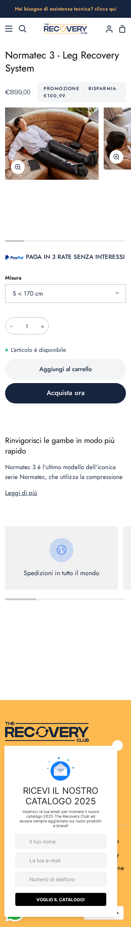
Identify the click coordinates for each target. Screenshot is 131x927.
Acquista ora (66, 393)
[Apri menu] (6, 29)
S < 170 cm (28, 293)
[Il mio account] (106, 29)
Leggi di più (21, 492)
